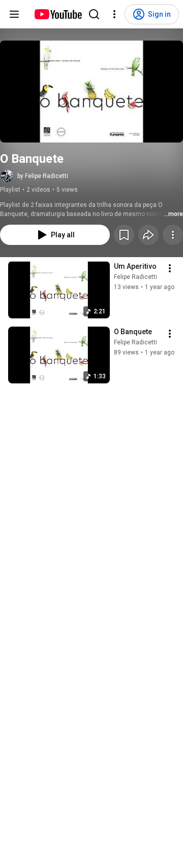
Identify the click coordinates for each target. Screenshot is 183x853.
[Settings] (114, 14)
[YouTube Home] (57, 14)
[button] (91, 92)
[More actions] (173, 235)
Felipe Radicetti (135, 276)
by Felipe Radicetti (42, 176)
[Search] (94, 14)
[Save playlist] (124, 235)
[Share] (148, 235)
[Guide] (14, 14)
